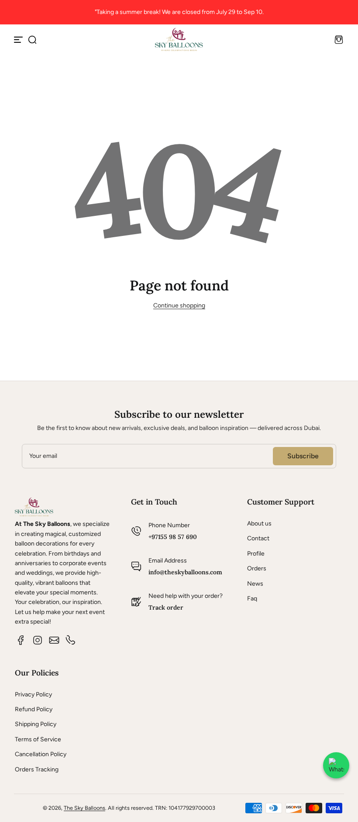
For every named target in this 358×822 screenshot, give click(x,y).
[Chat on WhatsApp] (336, 765)
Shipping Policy (35, 724)
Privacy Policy (33, 694)
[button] (32, 40)
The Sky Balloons (84, 808)
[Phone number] (70, 640)
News (255, 583)
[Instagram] (37, 640)
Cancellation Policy (40, 754)
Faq (252, 598)
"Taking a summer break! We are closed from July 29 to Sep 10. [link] (179, 12)
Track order (165, 607)
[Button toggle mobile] (19, 40)
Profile (256, 553)
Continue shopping (179, 305)
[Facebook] (21, 640)
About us (259, 523)
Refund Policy (33, 709)
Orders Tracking (37, 769)
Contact (258, 538)
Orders (256, 568)
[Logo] (179, 39)
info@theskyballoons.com (185, 572)
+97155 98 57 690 (172, 537)
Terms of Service (38, 739)
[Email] (54, 640)
